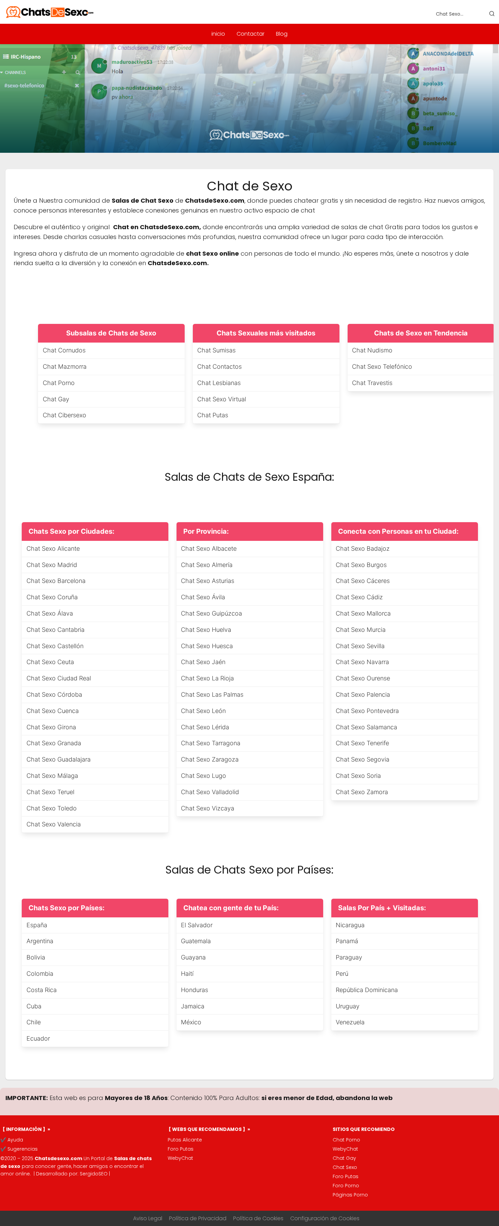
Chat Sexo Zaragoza (210, 759)
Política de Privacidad (197, 1218)
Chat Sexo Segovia (362, 759)
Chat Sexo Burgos (361, 564)
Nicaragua (350, 925)
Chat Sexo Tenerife (362, 743)
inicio (218, 34)
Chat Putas (212, 415)
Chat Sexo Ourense (363, 678)
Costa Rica (41, 989)
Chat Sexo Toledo (51, 808)
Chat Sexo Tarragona (210, 743)
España (36, 925)
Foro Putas (180, 1149)
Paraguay (349, 957)
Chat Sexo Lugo (203, 775)
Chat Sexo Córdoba (54, 694)
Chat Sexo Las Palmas (212, 694)
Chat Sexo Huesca (207, 645)
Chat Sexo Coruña (52, 597)
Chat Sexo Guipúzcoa (211, 613)
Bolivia (35, 957)
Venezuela (350, 1022)
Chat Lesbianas (219, 382)
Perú (342, 973)
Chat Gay (56, 399)
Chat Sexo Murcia (361, 629)
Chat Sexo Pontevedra (367, 710)
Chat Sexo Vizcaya (207, 808)
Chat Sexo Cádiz (359, 597)
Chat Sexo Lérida (205, 727)
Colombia (39, 973)
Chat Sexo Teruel (50, 791)
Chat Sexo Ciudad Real (58, 678)
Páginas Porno (350, 1194)
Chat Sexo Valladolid (210, 791)
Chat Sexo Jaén (203, 661)
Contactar (250, 34)
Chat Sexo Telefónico (382, 366)
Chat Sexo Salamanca (366, 727)
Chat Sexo (345, 1167)
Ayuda (15, 1139)
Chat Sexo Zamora (362, 791)
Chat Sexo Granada (53, 743)
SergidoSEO (94, 1173)
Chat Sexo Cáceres (363, 580)
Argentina (39, 941)
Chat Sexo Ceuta (50, 661)
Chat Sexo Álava (49, 613)
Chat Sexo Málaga (52, 775)
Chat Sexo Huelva (206, 629)
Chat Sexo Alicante (53, 548)
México (191, 1022)
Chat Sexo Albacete (209, 548)
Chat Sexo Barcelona (56, 580)
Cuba (33, 1006)
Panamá (347, 941)
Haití (187, 973)
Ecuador (38, 1038)
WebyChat (180, 1158)
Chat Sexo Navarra (362, 661)
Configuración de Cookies (324, 1218)
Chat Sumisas (216, 350)
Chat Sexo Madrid (51, 564)
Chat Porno (59, 382)
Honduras (194, 989)
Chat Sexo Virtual (221, 399)
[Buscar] (492, 13)
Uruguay (347, 1006)
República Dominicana (367, 989)
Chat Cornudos (64, 350)
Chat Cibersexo (64, 415)
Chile (33, 1022)
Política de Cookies (258, 1218)
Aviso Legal (147, 1218)
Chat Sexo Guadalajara (58, 759)
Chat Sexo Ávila (203, 597)
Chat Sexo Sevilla (360, 645)
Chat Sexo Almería (207, 564)
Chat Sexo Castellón (55, 645)
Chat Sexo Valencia (53, 824)
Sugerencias (22, 1149)
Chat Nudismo (372, 350)
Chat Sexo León (203, 710)
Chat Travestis (372, 382)
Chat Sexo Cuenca (52, 710)
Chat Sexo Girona (51, 727)
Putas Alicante (185, 1139)
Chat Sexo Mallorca (363, 613)
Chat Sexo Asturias (207, 580)
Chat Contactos (219, 366)
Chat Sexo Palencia (363, 694)
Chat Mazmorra (65, 366)
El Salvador (196, 925)
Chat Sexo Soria (358, 775)
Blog (282, 34)
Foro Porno (346, 1185)
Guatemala (196, 941)
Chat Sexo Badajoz (363, 548)
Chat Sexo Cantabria (55, 629)
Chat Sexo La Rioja (207, 678)
